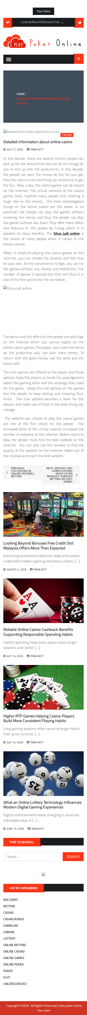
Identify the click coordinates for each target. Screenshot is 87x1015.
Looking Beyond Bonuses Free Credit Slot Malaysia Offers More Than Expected (38, 545)
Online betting (14, 945)
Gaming (9, 932)
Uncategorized (15, 983)
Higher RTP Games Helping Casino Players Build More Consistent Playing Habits (38, 718)
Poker (8, 970)
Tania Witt (37, 149)
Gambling (10, 925)
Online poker (13, 964)
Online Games (13, 957)
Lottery (9, 938)
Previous (62, 22)
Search (79, 59)
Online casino (14, 951)
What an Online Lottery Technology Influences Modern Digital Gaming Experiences (42, 805)
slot (6, 977)
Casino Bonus (13, 919)
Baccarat (10, 899)
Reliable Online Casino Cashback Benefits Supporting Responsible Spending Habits (38, 632)
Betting (9, 906)
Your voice (43, 11)
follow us (79, 23)
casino (67, 135)
